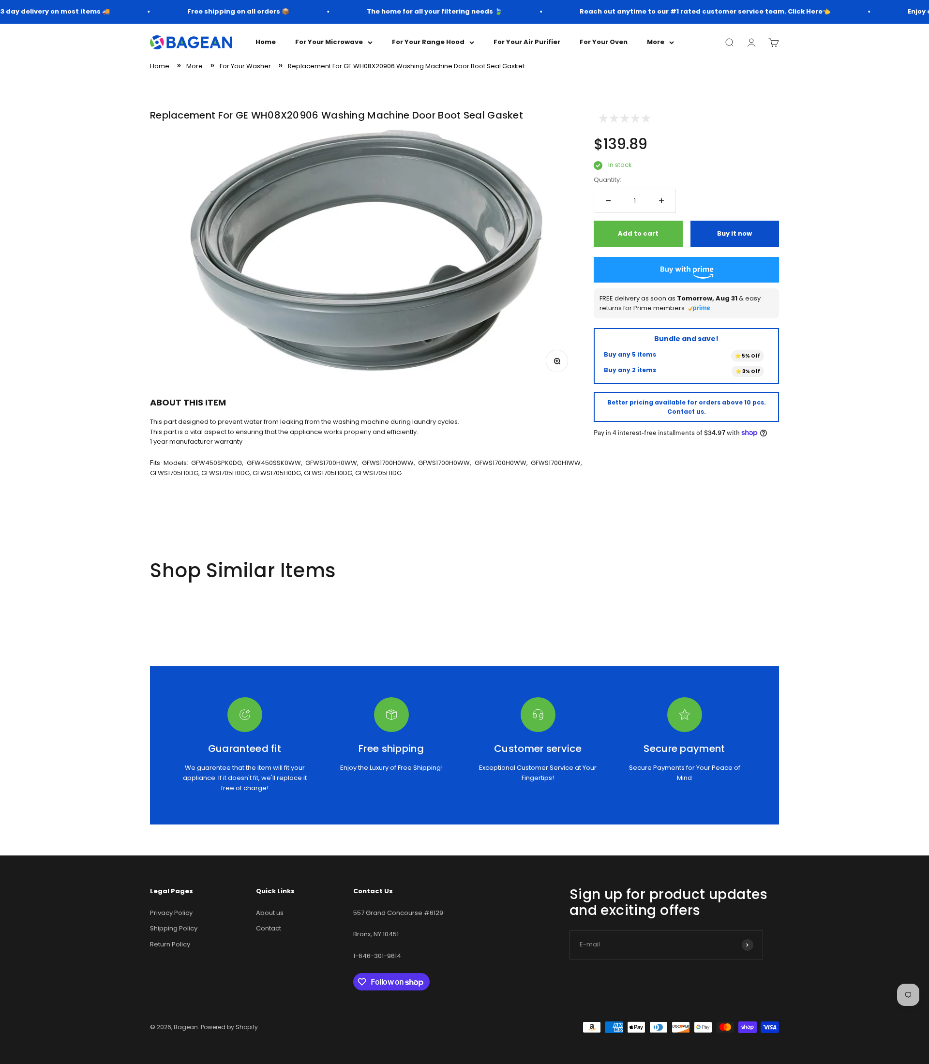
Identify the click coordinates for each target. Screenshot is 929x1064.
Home (265, 41)
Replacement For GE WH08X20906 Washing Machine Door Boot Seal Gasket (406, 66)
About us (270, 912)
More (655, 41)
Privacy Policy (171, 912)
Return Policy (170, 944)
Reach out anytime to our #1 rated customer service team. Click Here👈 (694, 11)
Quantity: (607, 179)
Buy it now (734, 233)
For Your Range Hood (428, 41)
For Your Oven (604, 41)
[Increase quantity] (661, 200)
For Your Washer (245, 66)
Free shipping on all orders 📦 (228, 11)
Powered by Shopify (229, 1027)
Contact (268, 928)
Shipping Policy (173, 928)
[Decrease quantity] (608, 200)
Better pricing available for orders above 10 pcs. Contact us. (686, 407)
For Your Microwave (329, 41)
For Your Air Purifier (527, 41)
